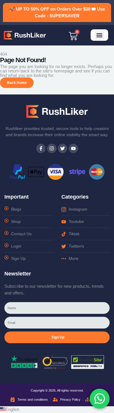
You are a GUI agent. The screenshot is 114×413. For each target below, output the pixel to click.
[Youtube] (73, 148)
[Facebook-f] (41, 148)
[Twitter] (62, 148)
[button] (99, 35)
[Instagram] (51, 148)
